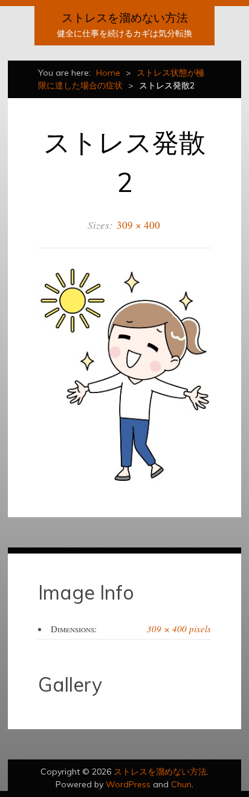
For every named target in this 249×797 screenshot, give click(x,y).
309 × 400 (138, 225)
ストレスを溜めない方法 (125, 17)
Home (108, 72)
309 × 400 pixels (179, 629)
